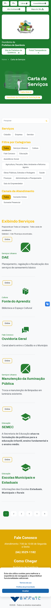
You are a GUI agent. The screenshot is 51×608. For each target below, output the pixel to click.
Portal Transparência (37, 50)
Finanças (7, 178)
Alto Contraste (13, 9)
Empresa (18, 134)
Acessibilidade (38, 3)
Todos (6, 148)
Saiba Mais (25, 92)
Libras (23, 3)
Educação (23, 153)
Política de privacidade (25, 587)
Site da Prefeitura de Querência (13, 51)
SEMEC (8, 427)
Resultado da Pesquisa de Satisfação (22, 97)
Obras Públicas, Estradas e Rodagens (19, 173)
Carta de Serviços (18, 59)
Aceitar (25, 591)
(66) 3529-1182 (25, 552)
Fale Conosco (9, 153)
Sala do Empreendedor (13, 183)
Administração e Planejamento (29, 178)
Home (4, 59)
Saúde (42, 173)
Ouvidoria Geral (14, 339)
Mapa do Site (36, 9)
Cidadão (7, 134)
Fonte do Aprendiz (16, 301)
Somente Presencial (12, 202)
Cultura (35, 148)
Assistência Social (11, 159)
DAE (5, 257)
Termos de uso (26, 583)
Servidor (30, 134)
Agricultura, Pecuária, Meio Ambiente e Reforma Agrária (25, 165)
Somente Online (20, 197)
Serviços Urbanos (20, 148)
